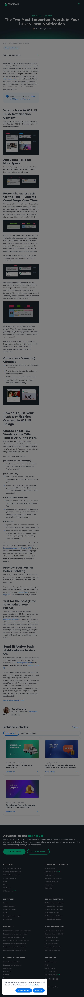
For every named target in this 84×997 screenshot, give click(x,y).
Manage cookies (23, 990)
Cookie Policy (34, 985)
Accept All (38, 990)
